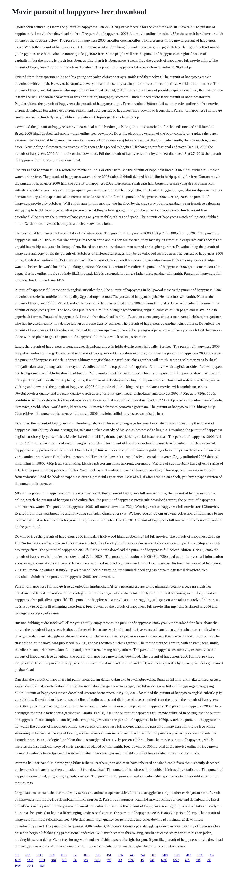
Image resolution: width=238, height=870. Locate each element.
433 (41, 865)
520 (109, 860)
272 (86, 860)
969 (98, 855)
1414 (97, 860)
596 (198, 860)
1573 (200, 855)
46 (142, 860)
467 (188, 855)
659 (75, 855)
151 (109, 855)
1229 (177, 855)
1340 (30, 860)
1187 (64, 855)
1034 (131, 860)
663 (187, 860)
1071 (87, 855)
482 (75, 860)
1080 (18, 865)
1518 (51, 855)
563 (64, 860)
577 (17, 855)
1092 (176, 860)
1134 (42, 860)
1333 (39, 855)
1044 (30, 865)
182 (120, 860)
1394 (120, 855)
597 (27, 855)
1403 (18, 860)
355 (212, 855)
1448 (164, 860)
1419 (165, 855)
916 (53, 860)
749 (132, 855)
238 (209, 860)
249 (143, 855)
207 (152, 860)
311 (153, 855)
